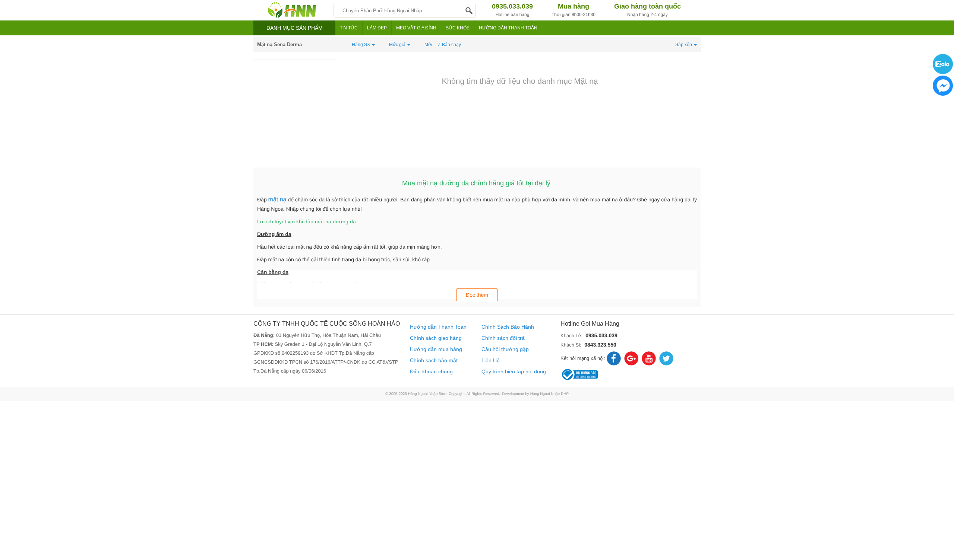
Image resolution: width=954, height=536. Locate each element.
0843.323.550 (600, 345)
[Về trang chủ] (291, 10)
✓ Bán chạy (449, 44)
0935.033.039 (601, 335)
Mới (428, 44)
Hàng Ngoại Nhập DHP (549, 394)
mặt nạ (277, 200)
